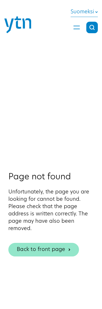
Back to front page (41, 249)
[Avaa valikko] (76, 27)
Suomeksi (82, 12)
